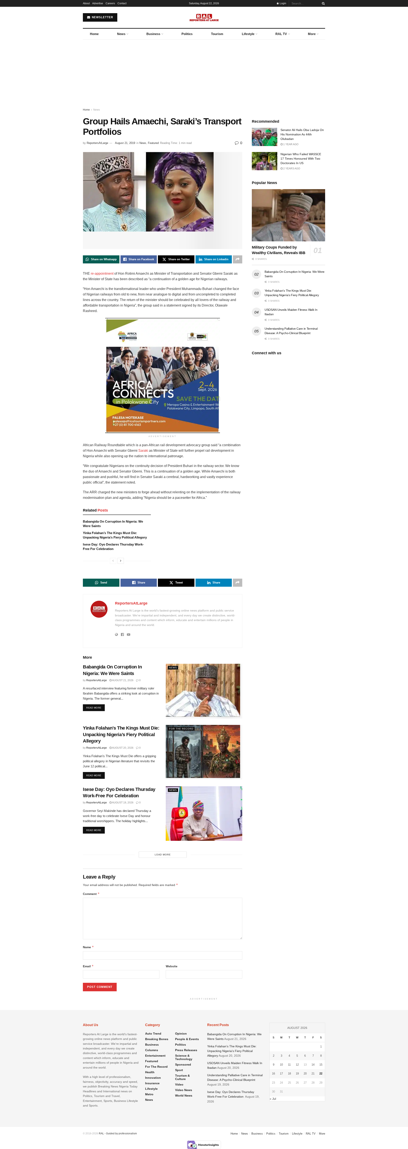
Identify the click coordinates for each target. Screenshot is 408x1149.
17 (281, 1073)
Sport (179, 1070)
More (312, 34)
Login (282, 3)
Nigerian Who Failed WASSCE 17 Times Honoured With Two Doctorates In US (300, 158)
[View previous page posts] (113, 561)
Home (94, 34)
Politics (187, 34)
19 (297, 1073)
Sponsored (183, 1064)
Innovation (153, 1077)
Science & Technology (183, 1057)
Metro (149, 1094)
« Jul (273, 1098)
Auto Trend (153, 1033)
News (121, 34)
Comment (91, 894)
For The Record (181, 728)
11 (289, 1064)
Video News (183, 1090)
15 (320, 1064)
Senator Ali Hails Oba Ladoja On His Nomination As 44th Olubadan (302, 134)
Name (88, 947)
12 (297, 1064)
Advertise (97, 3)
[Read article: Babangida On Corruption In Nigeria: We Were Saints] (204, 691)
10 (281, 1064)
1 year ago (290, 144)
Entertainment (155, 1055)
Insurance (152, 1083)
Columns (151, 1050)
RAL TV (281, 34)
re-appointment (102, 273)
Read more (95, 707)
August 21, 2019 (125, 143)
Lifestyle (248, 34)
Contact (122, 3)
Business (153, 34)
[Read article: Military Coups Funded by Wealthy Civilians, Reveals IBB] (288, 215)
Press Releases (186, 1050)
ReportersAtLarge (97, 143)
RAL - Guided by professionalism (118, 1133)
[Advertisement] (204, 71)
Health (149, 1072)
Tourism (217, 34)
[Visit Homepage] (204, 17)
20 (305, 1073)
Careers (110, 3)
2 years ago (291, 168)
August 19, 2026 (122, 802)
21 (313, 1073)
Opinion (181, 1033)
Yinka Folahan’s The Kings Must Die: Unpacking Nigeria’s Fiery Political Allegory (121, 734)
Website (171, 966)
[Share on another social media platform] (237, 259)
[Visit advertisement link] (162, 375)
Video (179, 1084)
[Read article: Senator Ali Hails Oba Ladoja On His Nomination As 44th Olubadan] (264, 137)
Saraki (143, 450)
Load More (163, 854)
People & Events (187, 1039)
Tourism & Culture (182, 1077)
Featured (153, 143)
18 (289, 1073)
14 (313, 1064)
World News (183, 1095)
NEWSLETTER (102, 17)
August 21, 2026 (122, 680)
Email (88, 966)
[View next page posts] (121, 561)
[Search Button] (322, 3)
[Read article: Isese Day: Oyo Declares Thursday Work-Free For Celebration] (204, 813)
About (86, 3)
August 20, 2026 (122, 747)
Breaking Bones (156, 1039)
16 (273, 1073)
